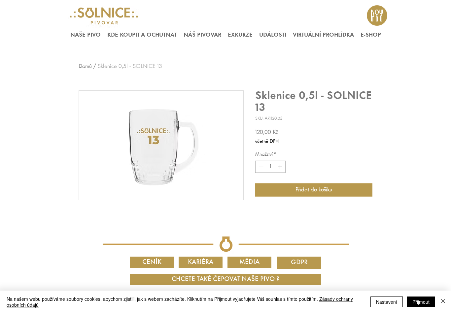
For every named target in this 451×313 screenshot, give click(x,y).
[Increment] (280, 166)
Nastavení (386, 301)
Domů (85, 66)
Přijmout (421, 301)
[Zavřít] (443, 302)
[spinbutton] (270, 166)
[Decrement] (260, 166)
